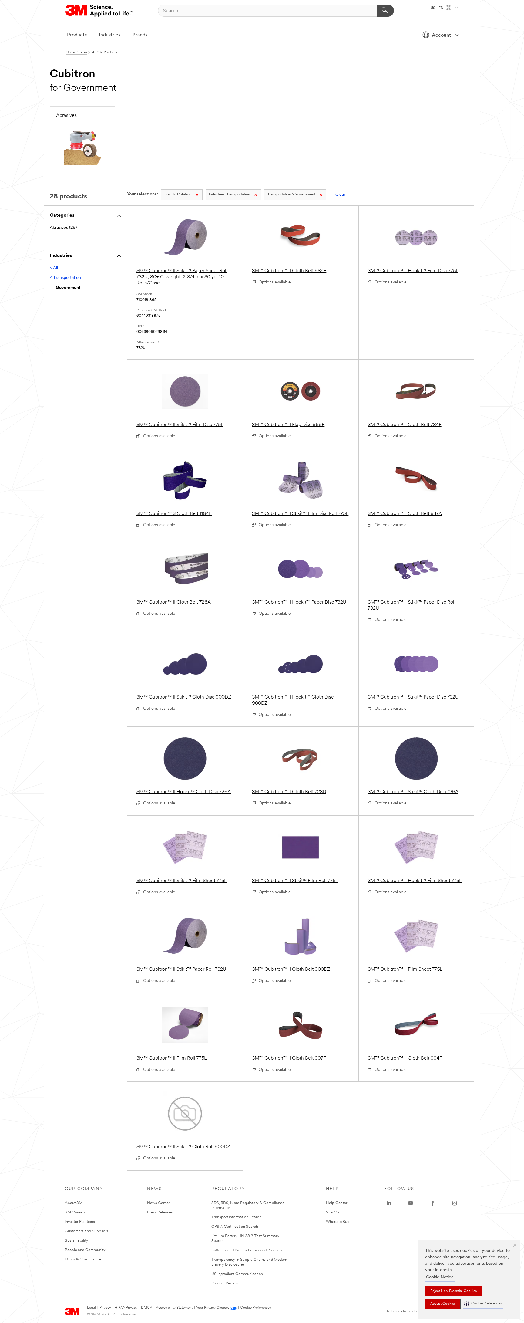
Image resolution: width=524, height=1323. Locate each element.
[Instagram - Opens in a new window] (454, 1203)
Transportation (229, 194)
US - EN (437, 8)
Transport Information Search (236, 1217)
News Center (158, 1203)
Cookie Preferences (255, 1308)
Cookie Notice (440, 1277)
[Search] (385, 11)
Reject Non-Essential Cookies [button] (453, 1291)
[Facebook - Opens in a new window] (432, 1203)
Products (77, 35)
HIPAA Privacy (126, 1308)
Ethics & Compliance (83, 1259)
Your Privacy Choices (212, 1308)
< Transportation (65, 278)
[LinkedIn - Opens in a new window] (388, 1203)
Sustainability (76, 1241)
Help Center (336, 1203)
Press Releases (160, 1212)
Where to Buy (337, 1222)
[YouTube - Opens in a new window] (410, 1203)
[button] (483, 1304)
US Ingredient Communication (237, 1274)
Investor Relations (80, 1222)
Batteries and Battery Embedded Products (247, 1250)
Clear (340, 194)
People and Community (85, 1250)
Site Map (334, 1212)
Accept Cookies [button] (442, 1304)
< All (54, 268)
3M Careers (75, 1212)
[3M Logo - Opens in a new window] (100, 11)
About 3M (73, 1203)
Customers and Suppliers (86, 1231)
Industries (109, 35)
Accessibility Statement (174, 1308)
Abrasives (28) (63, 227)
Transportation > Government (291, 194)
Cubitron (178, 194)
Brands (140, 35)
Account (441, 35)
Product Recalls (224, 1283)
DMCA (146, 1308)
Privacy (105, 1308)
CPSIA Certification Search (234, 1227)
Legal (91, 1308)
